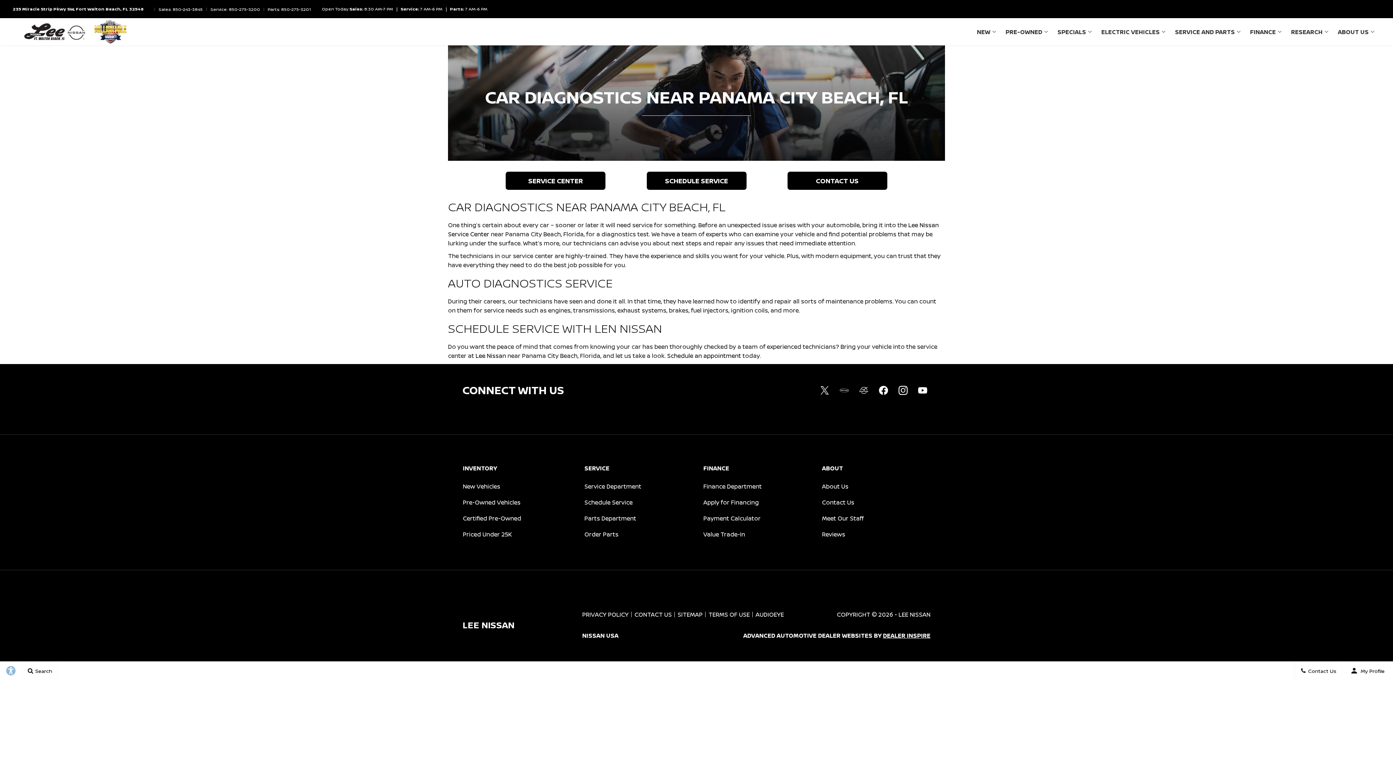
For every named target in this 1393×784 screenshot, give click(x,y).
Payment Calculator (732, 518)
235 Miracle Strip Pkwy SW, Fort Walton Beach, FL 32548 (78, 9)
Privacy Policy (605, 614)
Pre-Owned (1024, 32)
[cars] (844, 390)
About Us (1353, 32)
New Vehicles (481, 486)
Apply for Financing (731, 502)
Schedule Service (696, 180)
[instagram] (903, 390)
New (983, 32)
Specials (1071, 32)
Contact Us (837, 180)
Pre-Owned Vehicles (492, 502)
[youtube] (922, 390)
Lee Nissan (491, 356)
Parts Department (610, 518)
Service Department (612, 486)
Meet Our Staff (843, 518)
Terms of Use (729, 614)
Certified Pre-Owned (492, 518)
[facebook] (883, 390)
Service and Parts (1205, 32)
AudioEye (770, 614)
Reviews (833, 534)
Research (1307, 32)
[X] (825, 390)
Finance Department (732, 486)
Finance (1263, 32)
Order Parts (601, 534)
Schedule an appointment (704, 356)
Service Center (555, 180)
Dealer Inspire (906, 636)
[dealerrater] (864, 390)
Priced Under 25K (487, 534)
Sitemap (690, 614)
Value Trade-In (724, 534)
